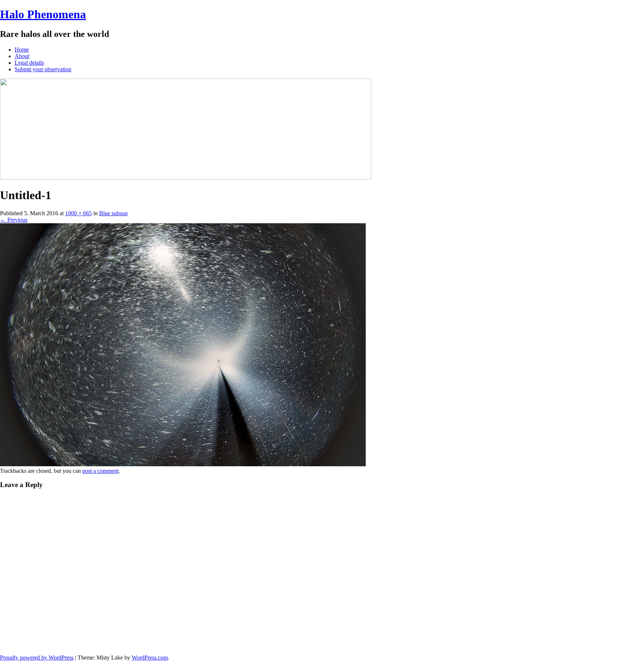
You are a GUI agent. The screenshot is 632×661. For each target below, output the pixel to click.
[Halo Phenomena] (185, 177)
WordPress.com (150, 657)
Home (22, 49)
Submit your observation (43, 69)
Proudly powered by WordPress (37, 657)
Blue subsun (113, 213)
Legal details (29, 63)
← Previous (13, 220)
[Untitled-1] (183, 464)
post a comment (100, 471)
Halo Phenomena (43, 14)
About (22, 56)
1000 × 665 (78, 213)
